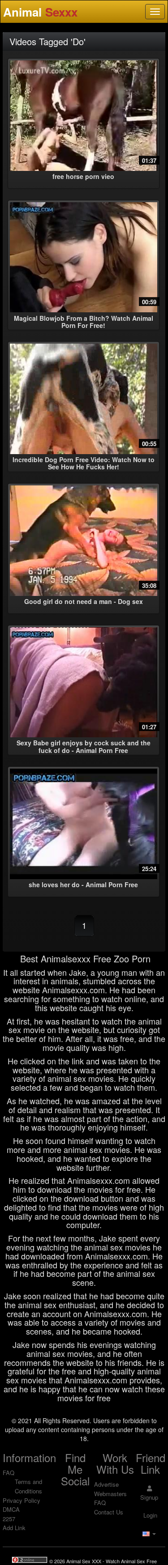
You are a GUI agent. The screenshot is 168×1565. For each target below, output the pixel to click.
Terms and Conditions (28, 1486)
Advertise (106, 1484)
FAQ (8, 1472)
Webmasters (110, 1493)
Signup (149, 1497)
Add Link (14, 1527)
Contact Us (108, 1512)
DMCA (11, 1509)
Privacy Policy (21, 1500)
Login (149, 1515)
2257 (9, 1518)
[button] (149, 1533)
